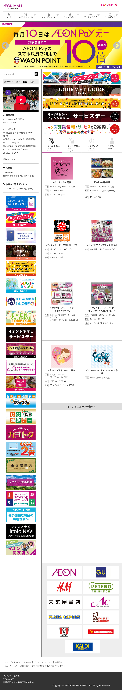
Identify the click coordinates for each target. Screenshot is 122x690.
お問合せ (58, 662)
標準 (25, 82)
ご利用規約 (24, 666)
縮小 (18, 82)
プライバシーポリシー (43, 662)
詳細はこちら (9, 159)
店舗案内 (27, 662)
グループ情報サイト (13, 662)
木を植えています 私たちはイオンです (47, 666)
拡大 (32, 82)
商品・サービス (11, 666)
